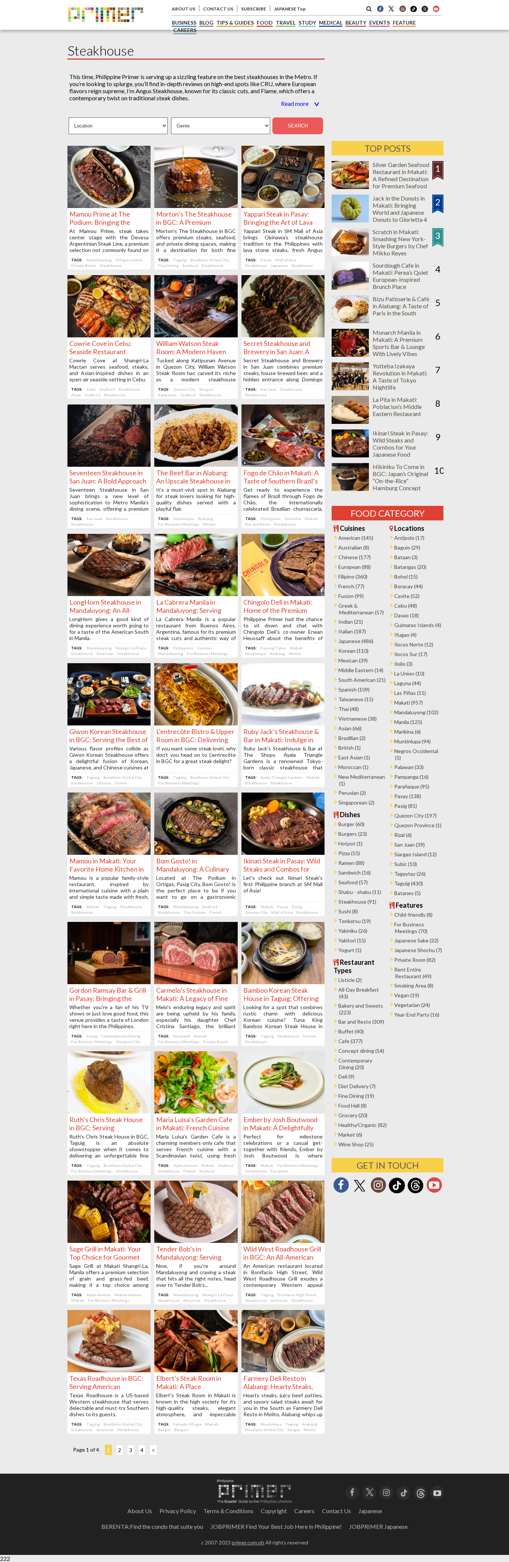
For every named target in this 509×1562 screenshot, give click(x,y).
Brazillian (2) (352, 738)
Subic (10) (405, 864)
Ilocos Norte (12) (413, 644)
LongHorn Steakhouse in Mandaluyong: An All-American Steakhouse (105, 610)
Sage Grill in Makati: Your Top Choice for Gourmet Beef (105, 1257)
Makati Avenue (128, 1294)
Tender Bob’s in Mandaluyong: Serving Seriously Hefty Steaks (189, 1257)
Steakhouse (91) (357, 901)
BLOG (206, 22)
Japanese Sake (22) (416, 940)
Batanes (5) (407, 893)
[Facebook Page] (380, 8)
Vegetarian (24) (412, 1005)
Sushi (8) (348, 911)
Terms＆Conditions (228, 1510)
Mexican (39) (353, 660)
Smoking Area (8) (413, 985)
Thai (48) (348, 709)
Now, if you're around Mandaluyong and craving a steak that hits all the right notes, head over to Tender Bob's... (195, 1275)
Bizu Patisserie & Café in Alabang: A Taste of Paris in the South (401, 306)
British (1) (349, 747)
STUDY (307, 22)
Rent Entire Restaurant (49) (412, 972)
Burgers (206, 389)
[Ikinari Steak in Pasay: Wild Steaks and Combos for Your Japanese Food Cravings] (283, 852)
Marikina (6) (407, 731)
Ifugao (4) (405, 635)
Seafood (190, 265)
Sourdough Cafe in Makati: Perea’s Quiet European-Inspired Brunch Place (400, 276)
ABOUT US (183, 9)
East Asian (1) (354, 757)
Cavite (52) (407, 596)
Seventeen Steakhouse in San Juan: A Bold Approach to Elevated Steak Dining (107, 481)
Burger (164, 1429)
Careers (304, 1510)
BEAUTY (355, 22)
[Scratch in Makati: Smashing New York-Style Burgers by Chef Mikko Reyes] (350, 253)
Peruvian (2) (352, 793)
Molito (209, 524)
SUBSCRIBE (253, 9)
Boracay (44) (408, 586)
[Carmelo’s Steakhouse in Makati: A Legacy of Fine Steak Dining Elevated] (195, 981)
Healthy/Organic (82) (362, 1125)
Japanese (279, 265)
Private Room (83, 265)
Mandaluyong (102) (416, 712)
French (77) (351, 586)
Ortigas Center (129, 260)
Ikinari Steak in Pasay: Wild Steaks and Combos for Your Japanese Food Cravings (400, 447)
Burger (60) (351, 824)
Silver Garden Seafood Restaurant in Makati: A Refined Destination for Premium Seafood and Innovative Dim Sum (401, 182)
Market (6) (350, 1134)
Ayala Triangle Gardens (281, 777)
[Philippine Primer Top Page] (106, 27)
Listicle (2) (350, 980)
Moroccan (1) (353, 767)
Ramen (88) (351, 863)
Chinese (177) (354, 557)
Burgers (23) (352, 834)
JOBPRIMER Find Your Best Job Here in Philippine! (276, 1526)
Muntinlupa (183, 518)
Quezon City (184, 389)
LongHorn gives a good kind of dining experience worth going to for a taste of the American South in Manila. (109, 628)
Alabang (205, 518)
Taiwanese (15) (355, 699)
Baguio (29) (407, 547)
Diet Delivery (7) (357, 1086)
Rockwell (181, 1036)
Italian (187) (352, 631)
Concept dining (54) (361, 1051)
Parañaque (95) (411, 786)
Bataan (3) (406, 557)
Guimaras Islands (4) (417, 625)
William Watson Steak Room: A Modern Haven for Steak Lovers (191, 351)
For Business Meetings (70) (410, 927)
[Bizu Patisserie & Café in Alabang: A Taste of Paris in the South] (350, 320)
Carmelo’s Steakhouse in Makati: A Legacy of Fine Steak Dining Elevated (192, 998)
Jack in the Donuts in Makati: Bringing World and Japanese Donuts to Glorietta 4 (400, 209)
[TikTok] (413, 11)
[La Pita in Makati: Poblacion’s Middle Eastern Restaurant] (350, 421)
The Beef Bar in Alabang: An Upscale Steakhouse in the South (193, 481)
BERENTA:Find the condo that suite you (152, 1526)
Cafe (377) (350, 1041)
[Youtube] (436, 8)
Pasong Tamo (273, 648)
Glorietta (292, 518)
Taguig (180, 260)
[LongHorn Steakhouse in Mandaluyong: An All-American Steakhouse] (109, 593)
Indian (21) (350, 621)
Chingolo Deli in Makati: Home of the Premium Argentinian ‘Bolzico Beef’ (281, 610)
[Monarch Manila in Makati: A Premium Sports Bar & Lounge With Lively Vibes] (350, 354)
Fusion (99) (351, 596)
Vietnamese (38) (357, 718)
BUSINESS (184, 22)
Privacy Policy (177, 1510)
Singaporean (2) (356, 802)
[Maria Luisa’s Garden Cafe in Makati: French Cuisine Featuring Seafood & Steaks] (195, 1111)
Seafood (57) (353, 882)
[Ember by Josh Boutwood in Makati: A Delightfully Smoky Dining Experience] (283, 1111)
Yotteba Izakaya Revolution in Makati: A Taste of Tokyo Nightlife (400, 376)
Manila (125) (408, 722)
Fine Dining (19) (356, 1096)
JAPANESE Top (290, 9)
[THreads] (425, 11)
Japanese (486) (355, 641)
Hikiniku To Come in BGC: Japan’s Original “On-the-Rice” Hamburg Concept (400, 477)
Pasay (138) (407, 796)
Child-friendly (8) (413, 914)
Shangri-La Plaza (131, 648)
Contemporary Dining (120, 1036)
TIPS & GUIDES (235, 22)
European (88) (354, 567)
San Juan (268, 389)
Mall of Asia (285, 260)
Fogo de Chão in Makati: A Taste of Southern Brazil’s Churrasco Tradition (281, 481)
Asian (76, 395)
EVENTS (379, 22)
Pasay (265, 260)
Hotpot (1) (350, 843)
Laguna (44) (407, 683)
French (215, 912)
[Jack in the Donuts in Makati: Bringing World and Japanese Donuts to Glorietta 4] (350, 220)
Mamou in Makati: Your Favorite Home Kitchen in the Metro (106, 869)
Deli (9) (346, 1076)
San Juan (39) (409, 844)
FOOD (265, 22)
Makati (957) (408, 702)
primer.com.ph (248, 1542)
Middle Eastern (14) (360, 670)
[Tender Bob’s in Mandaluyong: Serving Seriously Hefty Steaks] (195, 1240)
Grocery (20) (352, 1115)
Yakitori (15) (352, 940)
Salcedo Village (187, 1424)
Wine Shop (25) (356, 1144)
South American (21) (362, 680)
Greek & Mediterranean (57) (361, 608)
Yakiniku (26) (352, 931)
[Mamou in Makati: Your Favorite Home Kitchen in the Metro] (109, 852)
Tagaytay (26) (410, 873)
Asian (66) (349, 728)
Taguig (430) (408, 883)
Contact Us (336, 1510)
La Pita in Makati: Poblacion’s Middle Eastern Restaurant (397, 406)
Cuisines (204, 648)
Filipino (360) (352, 576)
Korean (309, 1036)
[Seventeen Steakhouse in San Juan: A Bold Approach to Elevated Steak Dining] (109, 464)
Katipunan (167, 395)
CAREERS (184, 30)
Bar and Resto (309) (361, 1021)
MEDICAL (330, 22)
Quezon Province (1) (418, 825)
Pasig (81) (405, 806)
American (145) (355, 538)
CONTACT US (218, 9)
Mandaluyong (99, 260)
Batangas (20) (410, 567)
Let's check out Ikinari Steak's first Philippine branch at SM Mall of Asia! (283, 884)
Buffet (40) (351, 1031)
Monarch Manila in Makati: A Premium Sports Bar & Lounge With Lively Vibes (399, 343)
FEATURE (404, 22)
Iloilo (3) (403, 664)
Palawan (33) (409, 767)
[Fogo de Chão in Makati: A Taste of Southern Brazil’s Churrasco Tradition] (283, 464)
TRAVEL (285, 22)
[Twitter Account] (391, 8)
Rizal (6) (403, 835)
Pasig (297, 906)
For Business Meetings (178, 524)
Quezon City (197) (415, 815)
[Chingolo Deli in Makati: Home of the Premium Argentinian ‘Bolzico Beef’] (283, 593)
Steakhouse (110, 265)
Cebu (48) (405, 605)
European (279, 1171)
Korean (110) (353, 651)
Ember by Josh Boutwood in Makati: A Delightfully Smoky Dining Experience (280, 1127)
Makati (311, 518)
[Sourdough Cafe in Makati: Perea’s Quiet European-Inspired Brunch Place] (350, 287)
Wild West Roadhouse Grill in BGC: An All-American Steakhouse (282, 1257)
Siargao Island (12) (415, 854)
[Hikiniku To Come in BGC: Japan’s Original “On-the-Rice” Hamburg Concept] (350, 488)
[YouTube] (437, 1491)
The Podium (194, 912)
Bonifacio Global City (209, 260)
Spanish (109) (354, 689)
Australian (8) (353, 547)
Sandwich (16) (354, 872)
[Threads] (415, 1192)
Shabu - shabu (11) (359, 892)
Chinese (104, 783)
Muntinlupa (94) (412, 741)
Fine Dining (168, 265)
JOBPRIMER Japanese (378, 1526)
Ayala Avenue (185, 1165)
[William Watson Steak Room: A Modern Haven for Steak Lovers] (195, 334)
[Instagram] (402, 8)
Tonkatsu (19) (354, 921)
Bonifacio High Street (297, 1294)
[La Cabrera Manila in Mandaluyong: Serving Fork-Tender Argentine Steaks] (195, 593)
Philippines (270, 518)
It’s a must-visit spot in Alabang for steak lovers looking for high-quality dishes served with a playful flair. (195, 499)
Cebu (91, 389)
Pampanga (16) (411, 777)
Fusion (121, 783)
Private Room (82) (415, 960)
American (105, 653)
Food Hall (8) (352, 1105)
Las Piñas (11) (410, 693)
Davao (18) (406, 615)
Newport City (128, 1041)
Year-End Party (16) (416, 1014)
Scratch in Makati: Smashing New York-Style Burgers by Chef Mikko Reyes (400, 242)
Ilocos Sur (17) (410, 654)
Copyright (274, 1510)
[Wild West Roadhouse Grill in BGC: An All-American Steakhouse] (283, 1240)
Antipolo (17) (409, 538)
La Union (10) (409, 673)
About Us (139, 1510)
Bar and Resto (258, 524)
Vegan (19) (406, 995)
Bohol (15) (406, 576)
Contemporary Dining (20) (355, 1063)
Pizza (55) (349, 853)
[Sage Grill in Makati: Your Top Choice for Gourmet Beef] (109, 1240)
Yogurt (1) (349, 950)
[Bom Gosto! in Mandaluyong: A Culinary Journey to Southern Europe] (195, 852)
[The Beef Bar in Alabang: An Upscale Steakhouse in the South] (195, 464)
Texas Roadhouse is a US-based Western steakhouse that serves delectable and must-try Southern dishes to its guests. (109, 1404)
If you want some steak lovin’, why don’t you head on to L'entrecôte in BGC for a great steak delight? (195, 754)
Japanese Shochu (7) (418, 950)
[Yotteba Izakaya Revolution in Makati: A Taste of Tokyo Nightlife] (350, 387)
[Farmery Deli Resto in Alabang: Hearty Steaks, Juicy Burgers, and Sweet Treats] (283, 1369)
